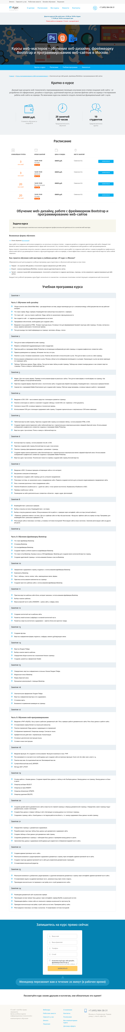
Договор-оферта (69, 1026)
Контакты (76, 8)
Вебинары (46, 1010)
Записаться (86, 67)
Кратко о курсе (39, 67)
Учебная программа (70, 67)
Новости (65, 8)
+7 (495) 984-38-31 (107, 7)
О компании (67, 1010)
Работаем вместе (34, 2)
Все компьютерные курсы (70, 1021)
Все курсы (55, 8)
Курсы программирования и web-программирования (32, 76)
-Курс (13, 8)
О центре (30, 8)
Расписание (42, 8)
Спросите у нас (21, 2)
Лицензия (60, 2)
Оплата (11, 2)
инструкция (25, 240)
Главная (11, 76)
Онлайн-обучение (49, 2)
